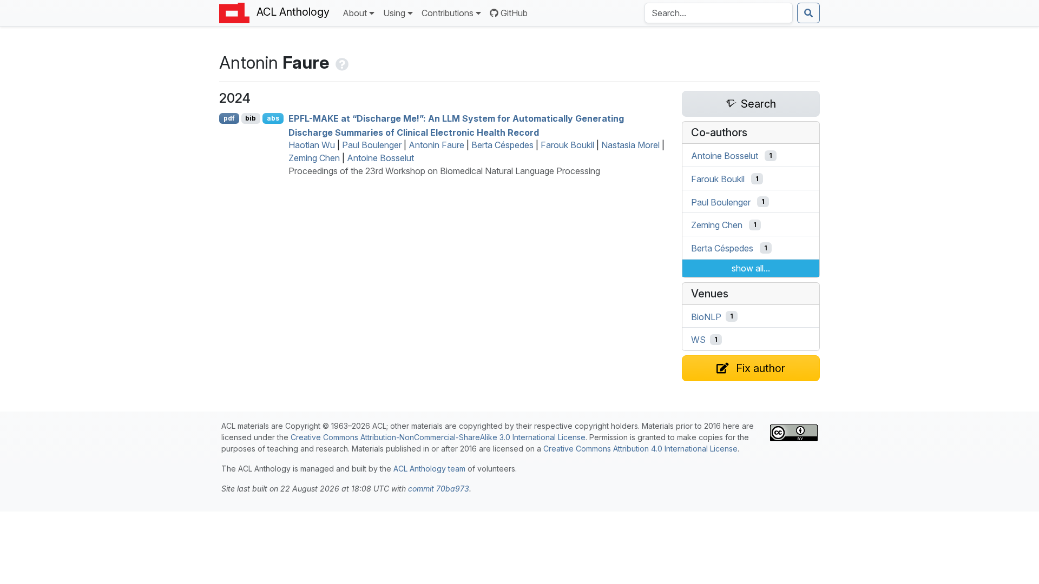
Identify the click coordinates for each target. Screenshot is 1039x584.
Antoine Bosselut (380, 157)
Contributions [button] (448, 13)
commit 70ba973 (438, 488)
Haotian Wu (311, 145)
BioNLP (706, 316)
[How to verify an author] (340, 62)
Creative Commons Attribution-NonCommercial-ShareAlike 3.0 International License (438, 437)
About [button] (355, 13)
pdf (229, 118)
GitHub (514, 13)
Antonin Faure (436, 145)
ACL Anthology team (429, 468)
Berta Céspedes (502, 145)
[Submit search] (808, 13)
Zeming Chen (314, 157)
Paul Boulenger (372, 145)
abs (273, 118)
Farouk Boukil (567, 145)
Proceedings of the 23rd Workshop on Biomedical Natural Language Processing (444, 170)
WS (698, 339)
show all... (751, 268)
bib (250, 118)
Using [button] (394, 13)
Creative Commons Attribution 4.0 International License (640, 448)
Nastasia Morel (630, 145)
